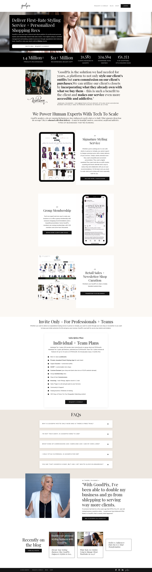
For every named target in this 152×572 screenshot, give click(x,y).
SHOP (117, 6)
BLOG (46, 570)
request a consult (101, 6)
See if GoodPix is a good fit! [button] (95, 518)
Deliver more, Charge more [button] (95, 178)
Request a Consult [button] (76, 402)
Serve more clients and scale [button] (57, 232)
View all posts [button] (33, 550)
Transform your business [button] (95, 293)
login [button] (126, 5)
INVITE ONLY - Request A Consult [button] (37, 46)
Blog (112, 6)
